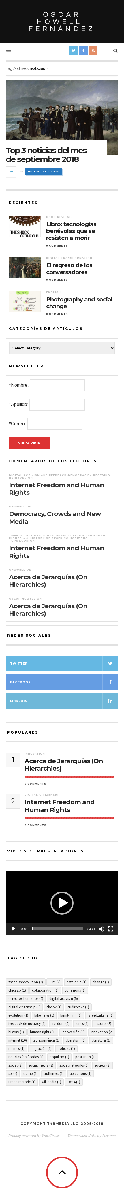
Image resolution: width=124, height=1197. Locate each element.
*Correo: (17, 423)
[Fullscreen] (111, 929)
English (53, 292)
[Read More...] (11, 172)
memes (16, 1048)
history (16, 1031)
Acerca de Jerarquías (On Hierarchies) (48, 580)
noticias (66, 1048)
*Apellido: (19, 404)
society (102, 1065)
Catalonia (77, 981)
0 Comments (57, 245)
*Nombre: (19, 385)
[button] (62, 903)
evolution (18, 1015)
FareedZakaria (101, 1015)
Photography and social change (79, 303)
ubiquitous (80, 1073)
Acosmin (109, 1135)
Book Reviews (59, 216)
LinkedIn (18, 701)
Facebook (20, 682)
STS (12, 1073)
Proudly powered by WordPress (34, 1135)
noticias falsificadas (26, 1056)
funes (82, 1023)
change (101, 981)
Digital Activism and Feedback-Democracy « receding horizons (59, 476)
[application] (62, 902)
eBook (53, 1006)
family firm (71, 1015)
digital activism (63, 998)
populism (59, 1056)
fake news (44, 1015)
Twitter (19, 663)
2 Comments (35, 783)
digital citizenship (24, 1006)
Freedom (60, 1023)
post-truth (85, 1056)
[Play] (13, 929)
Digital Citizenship (43, 794)
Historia (103, 1023)
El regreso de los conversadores (69, 269)
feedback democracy (27, 1023)
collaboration (45, 990)
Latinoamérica (46, 1040)
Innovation (35, 753)
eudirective (78, 1006)
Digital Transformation (69, 258)
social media (41, 1065)
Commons (75, 990)
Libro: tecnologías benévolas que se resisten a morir (71, 231)
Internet (17, 1040)
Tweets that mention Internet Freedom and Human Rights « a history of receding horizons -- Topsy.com (57, 538)
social (15, 1065)
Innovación (73, 1031)
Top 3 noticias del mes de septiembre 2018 (46, 154)
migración (41, 1048)
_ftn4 (73, 1081)
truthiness (54, 1073)
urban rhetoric (21, 1081)
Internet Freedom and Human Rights (56, 488)
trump (30, 1073)
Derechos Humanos (25, 998)
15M (55, 981)
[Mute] (101, 929)
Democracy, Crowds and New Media (55, 517)
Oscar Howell (22, 598)
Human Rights (43, 1031)
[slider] (57, 928)
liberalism (76, 1040)
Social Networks (74, 1065)
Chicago (17, 990)
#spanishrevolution (25, 981)
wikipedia (51, 1081)
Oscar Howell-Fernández (62, 21)
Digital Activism (43, 171)
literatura (101, 1040)
